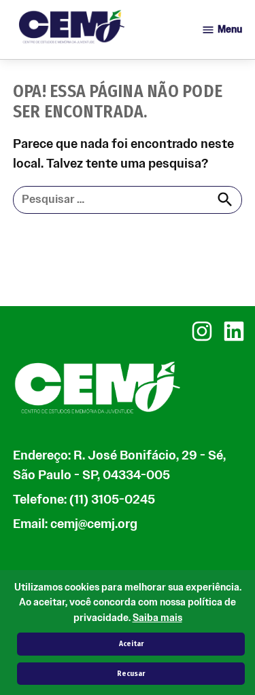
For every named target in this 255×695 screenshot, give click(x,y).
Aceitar (131, 643)
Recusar (131, 673)
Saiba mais (157, 618)
